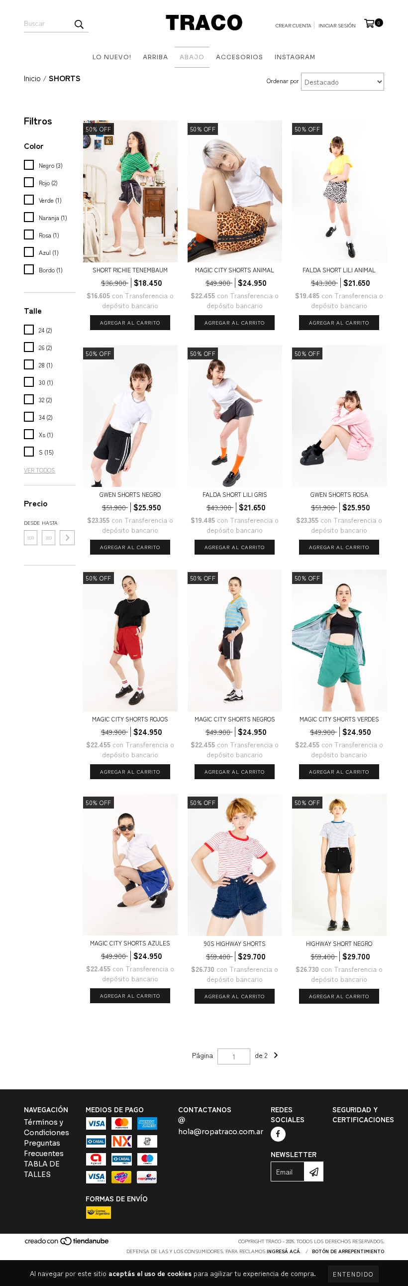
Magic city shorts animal (234, 269)
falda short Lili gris (235, 494)
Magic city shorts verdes (339, 718)
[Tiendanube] (67, 1243)
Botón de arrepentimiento (348, 1251)
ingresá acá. (284, 1251)
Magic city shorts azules (130, 942)
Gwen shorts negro (130, 494)
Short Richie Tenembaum (130, 269)
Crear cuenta (293, 25)
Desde (30, 522)
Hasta (48, 522)
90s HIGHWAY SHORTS (235, 943)
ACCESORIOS (239, 57)
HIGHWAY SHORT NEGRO (339, 943)
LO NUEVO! (112, 57)
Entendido (353, 1274)
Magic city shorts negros (235, 718)
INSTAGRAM (295, 57)
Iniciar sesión (337, 25)
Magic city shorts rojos (130, 718)
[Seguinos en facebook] (278, 1134)
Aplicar (67, 537)
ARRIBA (155, 57)
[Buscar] (79, 23)
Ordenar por (283, 80)
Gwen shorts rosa (339, 494)
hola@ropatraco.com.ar (220, 1131)
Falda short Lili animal (339, 269)
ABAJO (192, 57)
